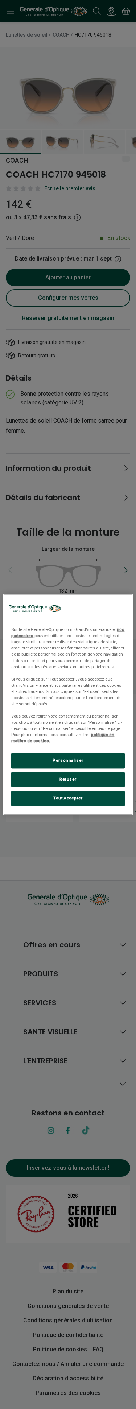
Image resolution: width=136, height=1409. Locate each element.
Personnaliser (68, 760)
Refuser (68, 779)
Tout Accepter (67, 798)
